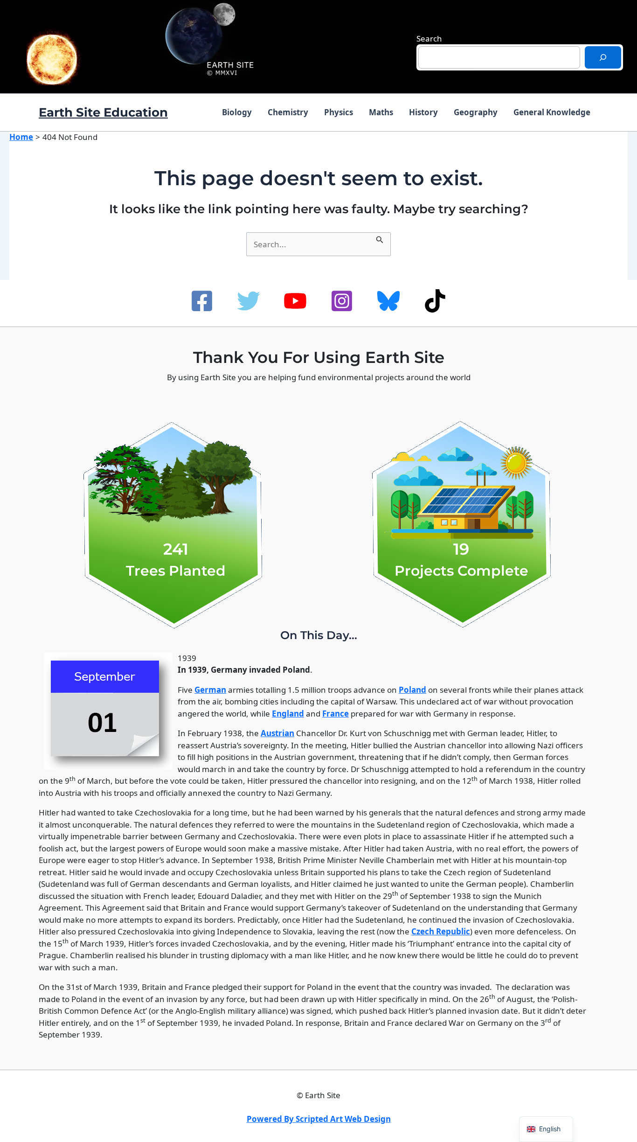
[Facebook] (202, 301)
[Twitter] (248, 301)
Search (429, 38)
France (335, 713)
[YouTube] (295, 301)
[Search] (603, 57)
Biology (237, 112)
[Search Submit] (380, 238)
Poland (412, 689)
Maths (381, 112)
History (423, 112)
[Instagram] (341, 301)
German (210, 689)
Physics (338, 112)
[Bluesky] (388, 301)
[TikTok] (435, 301)
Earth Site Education (103, 112)
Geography (476, 112)
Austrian (277, 733)
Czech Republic (440, 931)
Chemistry (288, 112)
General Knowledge (551, 112)
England (288, 713)
